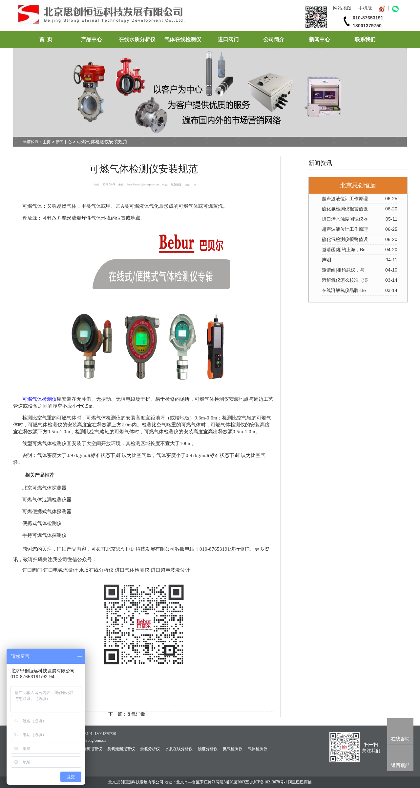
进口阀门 (228, 39)
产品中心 (91, 39)
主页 (47, 142)
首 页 (45, 39)
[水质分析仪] (173, 28)
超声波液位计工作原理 (345, 198)
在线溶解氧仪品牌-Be (344, 290)
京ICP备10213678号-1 (268, 782)
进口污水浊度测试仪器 (345, 219)
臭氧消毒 (136, 714)
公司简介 (273, 39)
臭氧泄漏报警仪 (121, 749)
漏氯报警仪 (92, 749)
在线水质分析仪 (137, 39)
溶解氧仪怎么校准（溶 (345, 280)
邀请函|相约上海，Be (344, 249)
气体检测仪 (257, 749)
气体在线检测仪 (182, 39)
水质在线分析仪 (179, 749)
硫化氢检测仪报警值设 (345, 208)
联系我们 (365, 39)
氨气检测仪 (232, 749)
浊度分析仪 (208, 749)
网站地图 (342, 8)
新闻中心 (319, 39)
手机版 (365, 8)
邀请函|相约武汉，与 (343, 270)
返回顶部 (400, 765)
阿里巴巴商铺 (300, 782)
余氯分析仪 (150, 749)
